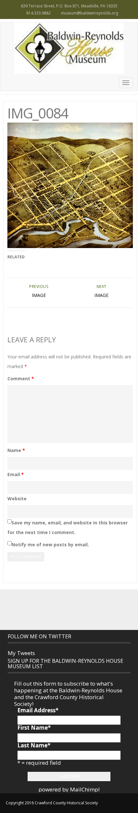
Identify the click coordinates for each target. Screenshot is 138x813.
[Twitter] (62, 609)
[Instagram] (76, 609)
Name (16, 450)
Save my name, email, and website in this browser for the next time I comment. (67, 527)
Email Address (37, 710)
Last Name (33, 745)
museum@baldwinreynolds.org (89, 13)
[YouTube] (90, 609)
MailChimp (84, 789)
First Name (34, 727)
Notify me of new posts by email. (50, 544)
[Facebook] (47, 609)
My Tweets (21, 653)
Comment (20, 378)
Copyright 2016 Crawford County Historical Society (52, 803)
